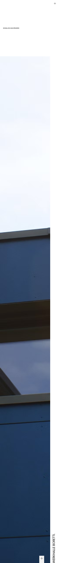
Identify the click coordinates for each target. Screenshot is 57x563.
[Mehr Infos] (41, 558)
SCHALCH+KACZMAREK (11, 28)
